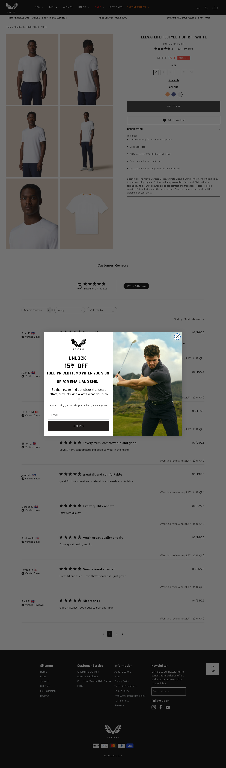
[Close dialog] (177, 337)
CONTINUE (78, 426)
